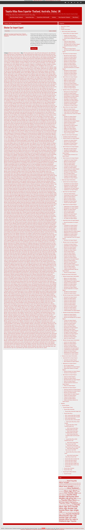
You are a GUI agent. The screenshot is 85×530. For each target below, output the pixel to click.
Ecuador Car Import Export (70, 167)
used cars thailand (30, 308)
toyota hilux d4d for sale (34, 199)
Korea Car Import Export (69, 198)
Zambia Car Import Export (70, 103)
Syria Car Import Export (69, 266)
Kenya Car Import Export (69, 63)
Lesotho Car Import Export (70, 93)
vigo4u (45, 347)
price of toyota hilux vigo (47, 133)
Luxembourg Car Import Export (71, 349)
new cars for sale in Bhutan (32, 107)
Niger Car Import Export (69, 126)
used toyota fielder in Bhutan (27, 323)
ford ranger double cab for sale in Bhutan (25, 76)
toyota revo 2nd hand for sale (18, 279)
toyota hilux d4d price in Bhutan (47, 199)
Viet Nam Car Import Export (70, 240)
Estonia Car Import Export (70, 298)
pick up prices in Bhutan (18, 127)
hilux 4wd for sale (45, 81)
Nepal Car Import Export (69, 215)
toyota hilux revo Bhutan (38, 232)
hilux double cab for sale (44, 82)
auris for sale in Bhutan (9, 58)
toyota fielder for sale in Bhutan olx (23, 178)
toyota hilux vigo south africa (41, 258)
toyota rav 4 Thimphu (8, 278)
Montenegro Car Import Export (71, 330)
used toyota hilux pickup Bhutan (32, 332)
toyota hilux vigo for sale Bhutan (19, 254)
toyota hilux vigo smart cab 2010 (27, 258)
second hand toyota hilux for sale (11, 141)
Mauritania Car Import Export (71, 125)
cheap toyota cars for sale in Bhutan (32, 68)
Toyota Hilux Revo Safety (71, 461)
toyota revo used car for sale (27, 282)
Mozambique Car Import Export (71, 96)
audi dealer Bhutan (51, 57)
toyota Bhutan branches (23, 155)
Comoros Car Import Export (70, 57)
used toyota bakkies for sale (26, 319)
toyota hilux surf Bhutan (9, 241)
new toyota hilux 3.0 (33, 109)
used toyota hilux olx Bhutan (18, 332)
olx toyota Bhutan (42, 122)
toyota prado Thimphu (34, 272)
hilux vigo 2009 (47, 89)
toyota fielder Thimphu (22, 179)
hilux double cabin (28, 84)
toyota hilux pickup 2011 (17, 227)
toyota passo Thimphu (9, 268)
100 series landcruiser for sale (30, 52)
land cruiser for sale (30, 103)
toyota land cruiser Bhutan (24, 261)
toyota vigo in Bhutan (12, 301)
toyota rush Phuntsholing (33, 284)
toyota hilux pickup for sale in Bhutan (44, 227)
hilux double (28, 82)
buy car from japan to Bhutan (12, 61)
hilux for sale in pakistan (22, 85)
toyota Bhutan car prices (34, 155)
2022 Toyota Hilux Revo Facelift (72, 416)
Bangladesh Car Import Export (71, 208)
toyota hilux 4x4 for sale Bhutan (46, 192)
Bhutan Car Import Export (13, 27)
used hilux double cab (34, 309)
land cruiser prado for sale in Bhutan (31, 105)
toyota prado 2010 (8, 271)
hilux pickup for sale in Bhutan (38, 86)
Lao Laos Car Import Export (70, 228)
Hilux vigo (41, 89)
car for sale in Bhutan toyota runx (17, 64)
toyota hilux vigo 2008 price (17, 247)
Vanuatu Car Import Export (70, 372)
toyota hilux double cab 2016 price (45, 203)
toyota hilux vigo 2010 (39, 247)
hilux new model (10, 86)
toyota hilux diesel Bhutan (38, 201)
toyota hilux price (47, 230)
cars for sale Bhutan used (40, 65)
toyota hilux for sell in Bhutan (37, 219)
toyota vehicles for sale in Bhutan (42, 295)
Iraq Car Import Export (69, 251)
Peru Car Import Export (69, 173)
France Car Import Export (70, 345)
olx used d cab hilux (12, 126)
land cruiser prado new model (46, 105)
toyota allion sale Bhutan (40, 150)
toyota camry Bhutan (22, 165)
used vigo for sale (40, 344)
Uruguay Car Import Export (70, 176)
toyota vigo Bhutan (20, 296)
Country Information (65, 29)
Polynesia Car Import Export (69, 387)
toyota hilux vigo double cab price (44, 253)
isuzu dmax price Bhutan (30, 100)
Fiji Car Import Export (69, 365)
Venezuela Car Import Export (70, 177)
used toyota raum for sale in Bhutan (48, 340)
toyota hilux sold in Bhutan (18, 240)
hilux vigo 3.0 (7, 92)
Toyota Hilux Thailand (12, 244)
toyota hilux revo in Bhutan (26, 233)
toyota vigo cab (28, 296)
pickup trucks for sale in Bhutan (11, 129)
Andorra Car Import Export (70, 315)
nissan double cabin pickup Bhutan (25, 115)
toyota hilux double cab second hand (40, 209)
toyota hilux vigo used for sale (15, 260)
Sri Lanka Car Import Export (70, 218)
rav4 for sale (28, 137)
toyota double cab (50, 172)
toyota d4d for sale (41, 172)
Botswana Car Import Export (70, 91)
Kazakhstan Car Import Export (71, 183)
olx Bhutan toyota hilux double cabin (20, 120)
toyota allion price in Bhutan (28, 150)
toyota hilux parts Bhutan (23, 226)
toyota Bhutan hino (49, 158)
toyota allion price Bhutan (16, 150)
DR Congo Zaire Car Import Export (72, 44)
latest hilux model (36, 106)
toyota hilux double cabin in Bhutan (18, 212)
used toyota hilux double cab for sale (25, 327)
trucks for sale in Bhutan (34, 305)
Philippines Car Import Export (71, 232)
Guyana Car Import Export (70, 170)
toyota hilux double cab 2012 (15, 203)
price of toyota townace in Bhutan (25, 136)
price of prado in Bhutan (9, 131)
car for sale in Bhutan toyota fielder (37, 62)
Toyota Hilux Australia (69, 409)
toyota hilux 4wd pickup (46, 191)
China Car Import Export (69, 193)
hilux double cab (35, 82)
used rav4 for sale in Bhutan (32, 316)
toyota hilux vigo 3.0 (52, 248)
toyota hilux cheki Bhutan (39, 198)
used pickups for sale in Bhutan (36, 315)
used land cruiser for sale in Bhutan (32, 312)
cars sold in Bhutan (48, 67)
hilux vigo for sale (21, 93)
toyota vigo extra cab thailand (37, 299)
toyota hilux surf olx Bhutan (26, 243)
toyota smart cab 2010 (15, 287)
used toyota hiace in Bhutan (48, 325)
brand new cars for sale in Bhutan (21, 60)
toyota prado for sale (26, 271)
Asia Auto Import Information (68, 179)
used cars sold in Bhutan (19, 308)
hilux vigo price (28, 93)
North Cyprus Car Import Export (71, 259)
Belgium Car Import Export (70, 343)
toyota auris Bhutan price (18, 151)
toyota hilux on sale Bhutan (49, 224)
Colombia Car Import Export (70, 166)
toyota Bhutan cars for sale (16, 157)
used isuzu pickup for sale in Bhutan (16, 312)
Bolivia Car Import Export (70, 161)
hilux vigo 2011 (10, 91)
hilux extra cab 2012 (37, 84)
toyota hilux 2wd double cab (41, 188)
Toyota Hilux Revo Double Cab (72, 458)
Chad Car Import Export (69, 41)
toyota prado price (24, 272)
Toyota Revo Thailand (15, 282)
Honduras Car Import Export (70, 140)
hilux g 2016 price (40, 85)
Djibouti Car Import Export (70, 58)
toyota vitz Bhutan (20, 302)
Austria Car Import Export (70, 342)
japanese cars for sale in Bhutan (44, 102)
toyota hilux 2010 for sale (22, 185)
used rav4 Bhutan (21, 316)
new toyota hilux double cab (16, 110)
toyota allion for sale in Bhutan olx (29, 148)
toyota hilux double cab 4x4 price (37, 205)
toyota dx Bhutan (22, 175)
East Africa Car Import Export (70, 53)
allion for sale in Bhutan (41, 57)
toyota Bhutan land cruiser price (17, 160)
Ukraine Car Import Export (70, 293)
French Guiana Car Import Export (71, 169)
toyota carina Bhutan (31, 167)
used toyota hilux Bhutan (49, 326)
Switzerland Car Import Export (71, 354)
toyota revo (51, 278)
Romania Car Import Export (70, 287)
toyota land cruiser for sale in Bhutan (38, 261)
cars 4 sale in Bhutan (24, 65)
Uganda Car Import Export (70, 75)
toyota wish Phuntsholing (36, 303)
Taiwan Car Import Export (70, 202)
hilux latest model (77, 485)
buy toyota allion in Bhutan (34, 61)
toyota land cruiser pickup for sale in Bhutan (20, 263)
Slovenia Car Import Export (70, 336)
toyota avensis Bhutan (35, 153)
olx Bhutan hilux (35, 119)
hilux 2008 (10, 81)
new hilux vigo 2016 (49, 107)
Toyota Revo (7, 30)
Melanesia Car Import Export (69, 363)
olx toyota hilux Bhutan (28, 123)
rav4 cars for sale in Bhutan (18, 137)
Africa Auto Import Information (69, 31)
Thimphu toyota (7, 144)
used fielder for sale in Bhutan (22, 309)
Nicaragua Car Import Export (70, 143)
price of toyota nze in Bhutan (20, 134)
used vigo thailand (49, 344)
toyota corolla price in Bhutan (14, 171)
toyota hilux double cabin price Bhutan (35, 212)
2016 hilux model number (63, 481)
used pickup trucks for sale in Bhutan (21, 315)
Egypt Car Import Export (69, 80)
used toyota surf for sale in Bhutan (46, 342)
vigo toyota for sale (32, 347)
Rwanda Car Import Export (70, 70)
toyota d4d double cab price (30, 172)
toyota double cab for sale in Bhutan (12, 174)
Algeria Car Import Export (70, 78)
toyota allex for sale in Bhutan (43, 147)
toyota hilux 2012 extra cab (10, 186)
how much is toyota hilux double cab (27, 96)
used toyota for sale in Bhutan (40, 323)
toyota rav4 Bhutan (18, 278)
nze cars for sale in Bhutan (38, 117)
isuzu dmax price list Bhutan (42, 100)
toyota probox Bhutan (41, 274)
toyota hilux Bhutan (40, 195)
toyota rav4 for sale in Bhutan (29, 278)
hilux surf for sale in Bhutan (40, 88)
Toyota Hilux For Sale (31, 216)
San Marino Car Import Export (71, 333)
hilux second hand (18, 88)
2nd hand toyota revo (18, 57)
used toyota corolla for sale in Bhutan (32, 322)
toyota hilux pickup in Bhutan (10, 230)
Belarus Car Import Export (70, 278)
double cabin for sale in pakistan (15, 74)
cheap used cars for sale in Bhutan (26, 69)
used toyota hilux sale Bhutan (14, 333)
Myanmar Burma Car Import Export (72, 231)
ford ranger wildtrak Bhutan (20, 79)
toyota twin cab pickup (20, 294)
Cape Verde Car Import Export (71, 112)
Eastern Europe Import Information (71, 276)
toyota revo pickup (19, 281)
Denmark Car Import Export (70, 297)
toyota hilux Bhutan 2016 (50, 195)
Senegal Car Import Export (70, 129)
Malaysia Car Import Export (70, 229)
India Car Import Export (69, 211)
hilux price (48, 86)
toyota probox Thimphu (15, 275)
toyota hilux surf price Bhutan (39, 243)
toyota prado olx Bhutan (14, 272)
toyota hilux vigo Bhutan (9, 250)
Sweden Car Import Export (70, 309)
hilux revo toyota (10, 88)
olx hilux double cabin (33, 122)
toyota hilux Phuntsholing (35, 226)
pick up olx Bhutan (8, 127)
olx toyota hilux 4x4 (18, 123)
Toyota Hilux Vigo (47, 246)
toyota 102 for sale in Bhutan (27, 146)
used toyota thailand (8, 343)
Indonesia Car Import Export (70, 226)
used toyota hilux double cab (10, 327)
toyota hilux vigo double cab (15, 253)
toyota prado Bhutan (17, 271)
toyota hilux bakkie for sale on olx (28, 195)
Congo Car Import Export (70, 42)
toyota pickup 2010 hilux (29, 268)
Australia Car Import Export (70, 359)
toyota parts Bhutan (49, 267)
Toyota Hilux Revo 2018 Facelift (72, 419)
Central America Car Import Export (71, 138)
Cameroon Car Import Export (70, 36)
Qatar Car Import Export (69, 263)
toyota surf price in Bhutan (26, 291)
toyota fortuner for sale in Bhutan (19, 181)
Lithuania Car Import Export (70, 306)
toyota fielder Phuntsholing (37, 178)
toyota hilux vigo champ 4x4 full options (13, 251)
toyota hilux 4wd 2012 (48, 189)
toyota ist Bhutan (34, 260)
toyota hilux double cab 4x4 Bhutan (21, 205)
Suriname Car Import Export (70, 174)
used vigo (34, 344)
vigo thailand (19, 347)
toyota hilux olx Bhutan (37, 224)
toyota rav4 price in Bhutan (42, 278)
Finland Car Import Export (70, 300)
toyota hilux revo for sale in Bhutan (11, 233)
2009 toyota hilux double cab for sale (35, 54)
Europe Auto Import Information (69, 274)
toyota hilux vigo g (8, 256)
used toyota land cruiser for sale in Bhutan (32, 337)
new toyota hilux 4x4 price (44, 109)
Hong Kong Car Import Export (71, 195)
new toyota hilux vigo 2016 (28, 112)
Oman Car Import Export (69, 260)
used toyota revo (7, 342)
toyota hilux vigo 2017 (42, 248)
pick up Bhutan (37, 126)
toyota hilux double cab (41, 202)
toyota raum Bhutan (47, 275)
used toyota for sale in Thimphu (18, 325)
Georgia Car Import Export (70, 250)
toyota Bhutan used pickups (40, 164)
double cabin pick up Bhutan (29, 74)
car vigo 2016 (16, 65)
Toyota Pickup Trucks (68, 407)
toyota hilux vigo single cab (69, 511)
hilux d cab (22, 82)
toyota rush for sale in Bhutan (10, 284)
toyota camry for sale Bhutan (34, 165)
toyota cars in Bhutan (27, 168)
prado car (20, 129)
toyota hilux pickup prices (36, 230)
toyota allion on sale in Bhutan (44, 148)
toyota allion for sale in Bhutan (14, 148)
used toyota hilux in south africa (43, 330)
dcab (13, 72)
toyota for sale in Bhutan (33, 179)
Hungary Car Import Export (70, 282)
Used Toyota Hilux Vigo (31, 335)
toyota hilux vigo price (12, 257)
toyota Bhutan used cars (13, 164)
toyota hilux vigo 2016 (32, 248)
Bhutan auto (40, 58)
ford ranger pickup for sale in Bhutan (32, 78)
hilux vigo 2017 (51, 91)
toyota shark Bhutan (23, 285)
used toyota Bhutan (37, 319)
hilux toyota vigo (35, 89)
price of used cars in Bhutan (39, 136)
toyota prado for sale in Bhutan (39, 271)
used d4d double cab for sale (40, 308)
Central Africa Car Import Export (70, 33)
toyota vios (12, 302)
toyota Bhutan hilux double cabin (11, 158)
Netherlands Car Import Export (71, 352)
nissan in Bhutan (49, 115)
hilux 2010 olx (16, 81)
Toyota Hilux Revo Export (71, 460)
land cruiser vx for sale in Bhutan (24, 106)
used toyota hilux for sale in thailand (28, 330)
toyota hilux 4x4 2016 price (20, 192)
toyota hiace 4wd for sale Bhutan (19, 182)
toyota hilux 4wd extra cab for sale (32, 191)
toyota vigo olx (21, 301)
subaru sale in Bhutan (31, 143)
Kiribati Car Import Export (70, 378)
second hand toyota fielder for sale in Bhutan (24, 140)
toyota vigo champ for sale (27, 298)
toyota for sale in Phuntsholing (45, 179)
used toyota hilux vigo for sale (43, 335)
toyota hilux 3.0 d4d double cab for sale (21, 189)
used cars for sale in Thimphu (28, 306)
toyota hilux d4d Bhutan (23, 199)
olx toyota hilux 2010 (8, 123)
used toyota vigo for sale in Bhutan (46, 343)
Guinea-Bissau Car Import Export (71, 121)
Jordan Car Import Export (70, 254)
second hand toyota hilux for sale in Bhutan (28, 141)
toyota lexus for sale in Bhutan (39, 264)
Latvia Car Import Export (70, 304)
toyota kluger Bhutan (13, 261)
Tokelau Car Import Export (70, 395)
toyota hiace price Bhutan (16, 184)
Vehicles (54, 17)
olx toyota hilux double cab (39, 123)
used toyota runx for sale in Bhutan (31, 342)
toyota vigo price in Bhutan (38, 301)
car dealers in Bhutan (24, 62)
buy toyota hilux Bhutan (46, 61)
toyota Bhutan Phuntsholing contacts (22, 161)
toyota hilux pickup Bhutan (29, 227)
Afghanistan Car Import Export (71, 206)
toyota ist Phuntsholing (44, 260)
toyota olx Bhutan (40, 267)
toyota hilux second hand (25, 234)
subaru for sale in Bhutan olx (19, 143)
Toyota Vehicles (65, 405)
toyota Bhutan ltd (38, 160)
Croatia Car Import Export (70, 320)
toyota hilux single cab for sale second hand (39, 237)
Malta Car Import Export (69, 329)
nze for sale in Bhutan (49, 117)
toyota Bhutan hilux (37, 157)
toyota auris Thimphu (15, 153)
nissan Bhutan (22, 113)
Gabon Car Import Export (70, 48)
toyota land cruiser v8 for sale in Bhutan (23, 264)
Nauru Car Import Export (69, 381)
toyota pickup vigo (23, 270)
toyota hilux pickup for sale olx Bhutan (46, 229)
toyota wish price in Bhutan (48, 303)
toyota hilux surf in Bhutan (13, 243)
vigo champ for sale (40, 346)
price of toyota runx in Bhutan (10, 136)
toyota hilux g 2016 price (50, 219)
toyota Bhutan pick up (35, 161)
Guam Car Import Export (69, 376)
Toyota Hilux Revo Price (37, 233)
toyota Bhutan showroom (41, 162)
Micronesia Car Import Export (70, 374)
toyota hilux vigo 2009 (29, 247)
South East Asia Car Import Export (71, 220)
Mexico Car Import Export (70, 141)
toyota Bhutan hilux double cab (49, 157)
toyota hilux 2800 (30, 188)
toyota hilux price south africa (17, 232)
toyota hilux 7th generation (33, 193)
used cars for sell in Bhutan (41, 306)
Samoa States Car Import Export (71, 394)
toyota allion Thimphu (51, 150)
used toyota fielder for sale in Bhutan (12, 323)
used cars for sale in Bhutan (15, 306)
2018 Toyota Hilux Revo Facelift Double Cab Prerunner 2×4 (72, 435)
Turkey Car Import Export (70, 267)
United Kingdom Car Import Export (72, 310)
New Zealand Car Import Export (71, 361)
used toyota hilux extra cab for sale (28, 329)
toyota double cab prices (49, 174)
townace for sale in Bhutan (30, 144)
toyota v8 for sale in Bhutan (40, 294)
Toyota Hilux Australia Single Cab (73, 411)
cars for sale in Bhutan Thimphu (30, 67)
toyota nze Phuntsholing (30, 267)
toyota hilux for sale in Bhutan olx (36, 217)
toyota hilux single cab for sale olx (21, 237)
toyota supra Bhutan (47, 288)
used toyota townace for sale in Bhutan (22, 343)
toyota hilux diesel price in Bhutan (28, 202)
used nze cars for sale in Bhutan (45, 313)
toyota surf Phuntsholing (14, 291)
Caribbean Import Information (70, 136)
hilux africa (51, 81)
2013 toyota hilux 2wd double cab (45, 55)
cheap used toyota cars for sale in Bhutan (43, 69)
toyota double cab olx (38, 174)
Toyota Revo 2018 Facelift (43, 17)
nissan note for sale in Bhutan (35, 116)
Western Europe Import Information (71, 340)
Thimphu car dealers (51, 143)
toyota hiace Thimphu (39, 184)
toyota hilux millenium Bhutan (44, 222)
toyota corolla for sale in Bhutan (35, 170)
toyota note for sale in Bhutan (42, 265)
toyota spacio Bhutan (25, 287)
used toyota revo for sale (17, 342)
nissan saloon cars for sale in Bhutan (16, 117)
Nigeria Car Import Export (70, 128)
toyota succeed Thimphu (37, 288)
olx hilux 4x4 (15, 122)
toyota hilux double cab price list (24, 209)
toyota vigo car (35, 296)
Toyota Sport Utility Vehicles (69, 471)
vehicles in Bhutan (32, 346)
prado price (27, 130)
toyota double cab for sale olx (26, 174)
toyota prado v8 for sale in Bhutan (46, 272)
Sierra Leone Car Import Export (71, 131)
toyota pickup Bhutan (39, 268)
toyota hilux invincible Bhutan (45, 220)
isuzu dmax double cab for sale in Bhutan (24, 99)
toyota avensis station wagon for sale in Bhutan (28, 154)
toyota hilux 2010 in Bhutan (34, 185)
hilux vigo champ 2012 (23, 92)
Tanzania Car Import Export (70, 73)
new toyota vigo (71, 493)
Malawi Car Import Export (70, 64)
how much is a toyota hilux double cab (45, 95)
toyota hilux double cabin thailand (37, 213)
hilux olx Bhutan (18, 86)
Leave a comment (52, 30)
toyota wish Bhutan (12, 303)
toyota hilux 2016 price (34, 186)
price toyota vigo (49, 136)
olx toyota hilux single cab (13, 124)
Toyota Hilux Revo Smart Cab (72, 464)
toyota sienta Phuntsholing (44, 285)
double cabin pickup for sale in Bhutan (44, 74)
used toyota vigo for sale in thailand (12, 344)
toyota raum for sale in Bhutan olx (22, 277)
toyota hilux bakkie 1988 (14, 195)
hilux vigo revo (36, 93)
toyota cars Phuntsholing (38, 168)
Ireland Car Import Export (70, 303)
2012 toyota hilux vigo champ (31, 55)
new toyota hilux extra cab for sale (30, 110)
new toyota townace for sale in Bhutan (43, 112)
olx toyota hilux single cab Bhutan (27, 124)
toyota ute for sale (30, 294)
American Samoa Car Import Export (72, 389)
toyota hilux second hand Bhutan (38, 234)
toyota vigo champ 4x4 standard (14, 298)
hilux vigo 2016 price (42, 91)
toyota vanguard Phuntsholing (14, 295)
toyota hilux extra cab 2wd (46, 215)
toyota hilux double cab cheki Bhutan (16, 206)
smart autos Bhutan (8, 143)
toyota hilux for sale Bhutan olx (43, 216)
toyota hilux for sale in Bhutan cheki (20, 217)
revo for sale (44, 137)
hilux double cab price (19, 84)
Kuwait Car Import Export (70, 256)
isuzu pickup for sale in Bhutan (29, 102)
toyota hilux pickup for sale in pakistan (28, 229)
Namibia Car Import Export (70, 97)
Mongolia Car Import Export (70, 201)
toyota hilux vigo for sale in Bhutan (34, 254)
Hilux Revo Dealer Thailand (16, 17)
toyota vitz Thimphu (39, 302)
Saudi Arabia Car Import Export (71, 264)
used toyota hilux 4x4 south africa (35, 326)
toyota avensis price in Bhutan (10, 154)
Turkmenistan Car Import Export (71, 188)
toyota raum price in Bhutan (48, 277)
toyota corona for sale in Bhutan (28, 171)
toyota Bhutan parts (46, 160)
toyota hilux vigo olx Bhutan (42, 256)
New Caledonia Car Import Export (72, 366)
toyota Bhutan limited (29, 160)
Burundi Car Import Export (70, 55)
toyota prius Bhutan (19, 274)
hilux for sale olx (31, 85)
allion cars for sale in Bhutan (29, 57)
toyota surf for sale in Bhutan (28, 289)
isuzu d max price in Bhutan (24, 98)
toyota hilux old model (19, 224)
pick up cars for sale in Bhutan (48, 126)
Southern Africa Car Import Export (71, 89)
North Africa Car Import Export (70, 76)
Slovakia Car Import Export (70, 291)
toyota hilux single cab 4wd (13, 236)
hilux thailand (11, 89)
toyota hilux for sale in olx (14, 219)
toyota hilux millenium (32, 222)
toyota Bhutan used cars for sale (27, 164)
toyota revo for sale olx (9, 281)
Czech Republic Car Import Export (72, 281)
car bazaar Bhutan (15, 62)
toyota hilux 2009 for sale (50, 184)
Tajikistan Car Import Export (70, 186)
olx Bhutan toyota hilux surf (34, 120)
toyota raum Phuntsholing (36, 277)
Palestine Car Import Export (70, 262)
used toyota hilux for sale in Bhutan (45, 329)
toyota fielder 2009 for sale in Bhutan (45, 175)
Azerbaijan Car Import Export (71, 245)
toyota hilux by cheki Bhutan (18, 198)
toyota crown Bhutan (40, 171)
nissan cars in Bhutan (12, 115)
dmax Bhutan (17, 72)
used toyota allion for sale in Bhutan (47, 318)
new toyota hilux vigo (17, 112)
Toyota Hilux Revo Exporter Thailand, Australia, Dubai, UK (33, 11)
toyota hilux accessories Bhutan (46, 193)
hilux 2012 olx (22, 81)
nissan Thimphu (28, 117)
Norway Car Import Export (70, 307)
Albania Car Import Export (70, 314)
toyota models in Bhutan (30, 265)
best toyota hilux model (32, 58)
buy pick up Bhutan (24, 61)
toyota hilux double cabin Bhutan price (33, 210)
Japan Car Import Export (69, 196)
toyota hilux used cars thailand (36, 246)
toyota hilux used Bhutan (23, 246)
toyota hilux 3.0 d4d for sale (36, 189)
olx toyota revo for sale (40, 124)
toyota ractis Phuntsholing (36, 275)
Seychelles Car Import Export (70, 99)
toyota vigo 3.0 (12, 296)
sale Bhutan (50, 137)
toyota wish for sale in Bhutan (23, 303)
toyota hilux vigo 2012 (9, 248)
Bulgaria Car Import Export (70, 279)
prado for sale (40, 129)
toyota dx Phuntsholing (31, 175)
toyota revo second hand (28, 281)
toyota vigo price (28, 301)
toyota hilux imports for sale (10, 220)
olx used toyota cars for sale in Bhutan (25, 126)
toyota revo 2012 (8, 279)
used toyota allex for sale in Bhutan (30, 318)
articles (62, 28)
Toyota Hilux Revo (30, 17)
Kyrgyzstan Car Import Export (71, 185)
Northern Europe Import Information (71, 295)
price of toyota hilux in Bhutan (18, 133)
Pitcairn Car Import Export (70, 392)
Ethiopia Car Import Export (70, 61)
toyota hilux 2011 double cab (47, 185)
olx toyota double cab (51, 122)
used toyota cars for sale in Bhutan (15, 320)
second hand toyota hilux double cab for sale (44, 140)
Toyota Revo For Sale (51, 279)
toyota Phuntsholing (18, 268)
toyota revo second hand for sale (42, 281)
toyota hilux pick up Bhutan (47, 226)
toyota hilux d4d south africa (26, 201)
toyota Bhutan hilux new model (26, 158)
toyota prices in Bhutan (9, 274)
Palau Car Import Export (69, 385)
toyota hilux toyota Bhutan (33, 244)
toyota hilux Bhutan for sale (10, 196)
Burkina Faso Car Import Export (71, 110)
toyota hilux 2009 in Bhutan (10, 185)
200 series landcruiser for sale (43, 52)
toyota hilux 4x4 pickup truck (20, 193)
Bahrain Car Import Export (70, 247)
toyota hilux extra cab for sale (19, 216)
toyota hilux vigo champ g (27, 251)
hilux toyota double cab (26, 89)
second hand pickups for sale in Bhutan (39, 139)
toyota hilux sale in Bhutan (13, 234)
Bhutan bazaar (47, 58)
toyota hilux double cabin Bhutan (17, 210)
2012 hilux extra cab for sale (18, 55)
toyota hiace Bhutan (31, 182)
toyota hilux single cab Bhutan (26, 236)
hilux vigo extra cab (12, 93)
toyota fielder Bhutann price (29, 177)
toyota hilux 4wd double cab (18, 191)
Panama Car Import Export (70, 144)
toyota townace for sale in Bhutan (31, 292)
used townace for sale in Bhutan (46, 316)
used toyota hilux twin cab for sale (18, 335)
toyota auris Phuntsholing (44, 151)
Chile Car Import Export (69, 164)
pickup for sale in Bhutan (38, 127)
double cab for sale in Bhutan (38, 72)
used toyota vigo (35, 343)
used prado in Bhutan (12, 316)
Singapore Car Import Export (70, 234)
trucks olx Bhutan (44, 305)
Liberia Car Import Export (70, 122)
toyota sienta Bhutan (32, 285)
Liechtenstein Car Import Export (71, 348)
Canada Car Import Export (70, 150)
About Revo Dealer (65, 26)
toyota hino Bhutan (26, 260)
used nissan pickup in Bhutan (31, 313)
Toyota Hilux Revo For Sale (51, 232)
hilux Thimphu (17, 89)
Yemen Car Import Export (70, 272)
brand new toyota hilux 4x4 (36, 60)
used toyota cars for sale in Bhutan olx (32, 320)
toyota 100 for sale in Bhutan (14, 146)
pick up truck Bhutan (28, 127)
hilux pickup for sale (26, 86)
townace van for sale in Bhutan (43, 144)
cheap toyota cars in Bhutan (47, 68)
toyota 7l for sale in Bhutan (30, 147)
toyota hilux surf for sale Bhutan (36, 241)
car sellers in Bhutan (46, 64)
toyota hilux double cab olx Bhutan (31, 208)
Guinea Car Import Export (70, 119)
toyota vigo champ (43, 296)
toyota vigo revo (48, 301)
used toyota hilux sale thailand (28, 333)
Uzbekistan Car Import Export (71, 189)
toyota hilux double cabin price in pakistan (20, 213)
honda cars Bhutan (8, 95)
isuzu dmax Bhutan (35, 98)
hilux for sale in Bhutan (11, 85)
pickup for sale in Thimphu (50, 127)
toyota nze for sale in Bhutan (18, 267)
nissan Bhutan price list (40, 113)
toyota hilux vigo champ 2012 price (34, 250)
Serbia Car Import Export (70, 335)
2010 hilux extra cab (48, 54)
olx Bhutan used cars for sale (47, 120)
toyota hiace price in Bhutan (28, 184)
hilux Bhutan (7, 82)
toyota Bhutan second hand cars (28, 162)
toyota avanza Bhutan (25, 153)
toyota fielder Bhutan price (16, 177)
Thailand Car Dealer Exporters (67, 528)
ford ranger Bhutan (50, 75)
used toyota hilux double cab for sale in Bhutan (44, 327)
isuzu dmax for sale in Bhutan (17, 100)
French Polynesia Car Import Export (72, 391)
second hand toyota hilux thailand (46, 141)
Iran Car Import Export (69, 212)
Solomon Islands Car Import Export (72, 371)
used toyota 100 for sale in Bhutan (14, 318)
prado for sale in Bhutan (48, 129)
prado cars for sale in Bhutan (29, 129)
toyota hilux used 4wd (13, 246)
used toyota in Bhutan (17, 337)
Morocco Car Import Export (70, 83)
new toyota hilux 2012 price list (22, 109)
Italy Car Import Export (69, 324)
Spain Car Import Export (69, 338)
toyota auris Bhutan (8, 151)
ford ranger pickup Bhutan (18, 78)
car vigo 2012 (9, 65)
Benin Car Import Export (69, 109)
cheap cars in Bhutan (19, 68)
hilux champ (17, 82)
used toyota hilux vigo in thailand (43, 336)
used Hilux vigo (26, 311)
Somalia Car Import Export (70, 72)
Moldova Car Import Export (70, 284)
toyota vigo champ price (39, 298)
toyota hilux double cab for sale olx (16, 208)
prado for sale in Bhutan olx (10, 130)
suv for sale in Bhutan (41, 143)
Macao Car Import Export (70, 199)
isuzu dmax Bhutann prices (46, 98)
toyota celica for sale (48, 168)
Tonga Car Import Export (69, 397)
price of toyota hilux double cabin (36, 131)
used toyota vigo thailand (25, 344)
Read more (34, 48)
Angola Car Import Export (70, 35)
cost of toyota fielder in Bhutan (28, 71)
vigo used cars (40, 347)
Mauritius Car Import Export (70, 66)
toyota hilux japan (23, 222)
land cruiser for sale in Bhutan (42, 103)
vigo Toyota (24, 347)
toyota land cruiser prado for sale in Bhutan (40, 263)
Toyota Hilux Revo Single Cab (72, 463)
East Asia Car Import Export (69, 191)
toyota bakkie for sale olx (44, 154)
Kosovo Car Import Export (70, 326)
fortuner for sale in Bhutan (45, 79)
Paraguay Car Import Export (70, 171)
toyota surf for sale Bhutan (16, 289)
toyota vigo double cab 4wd (25, 299)
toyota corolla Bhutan (22, 170)
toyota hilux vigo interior (18, 256)
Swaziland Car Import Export (70, 102)
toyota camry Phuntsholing (47, 165)
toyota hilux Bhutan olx (22, 196)
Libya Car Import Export (69, 81)
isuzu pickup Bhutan (17, 102)
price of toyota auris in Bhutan (21, 131)
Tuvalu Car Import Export (70, 398)
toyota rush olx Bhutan (23, 284)
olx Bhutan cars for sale (26, 119)
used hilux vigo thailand (35, 311)
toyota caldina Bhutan (13, 165)
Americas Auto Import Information (70, 134)
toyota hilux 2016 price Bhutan (46, 186)
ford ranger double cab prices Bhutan (43, 76)
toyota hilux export (50, 213)
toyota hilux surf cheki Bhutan (21, 241)
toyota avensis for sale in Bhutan (48, 153)
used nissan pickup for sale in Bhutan (16, 313)
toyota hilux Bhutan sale (44, 196)
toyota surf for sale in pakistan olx (43, 289)
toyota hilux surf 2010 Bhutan (48, 240)
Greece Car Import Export (70, 323)
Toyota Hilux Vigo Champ (20, 250)
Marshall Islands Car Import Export (72, 379)
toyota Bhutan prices (16, 162)
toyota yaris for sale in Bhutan (10, 305)
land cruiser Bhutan (21, 103)
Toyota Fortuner (67, 473)
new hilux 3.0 (41, 107)
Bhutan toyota (11, 60)
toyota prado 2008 (51, 270)
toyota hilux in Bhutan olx (32, 220)
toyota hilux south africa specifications (32, 240)
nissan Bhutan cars (30, 113)
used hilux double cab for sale (45, 309)
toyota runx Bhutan (38, 282)
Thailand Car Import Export (70, 235)
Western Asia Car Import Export (70, 242)
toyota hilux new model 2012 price (44, 223)
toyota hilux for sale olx (26, 219)
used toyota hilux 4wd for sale (21, 326)
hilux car (12, 82)
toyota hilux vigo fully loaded (49, 254)
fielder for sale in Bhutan (29, 75)
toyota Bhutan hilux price (38, 158)
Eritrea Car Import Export (70, 60)
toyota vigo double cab (13, 299)
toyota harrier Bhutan (45, 181)
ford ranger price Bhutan (46, 78)
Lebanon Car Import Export (70, 257)
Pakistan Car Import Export (70, 217)
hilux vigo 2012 (17, 91)
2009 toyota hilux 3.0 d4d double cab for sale (16, 54)
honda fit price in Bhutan (30, 95)
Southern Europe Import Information (71, 312)
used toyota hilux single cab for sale (43, 333)
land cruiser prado (18, 105)
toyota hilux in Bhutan (22, 220)
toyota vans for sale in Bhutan (28, 295)
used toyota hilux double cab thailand (12, 329)
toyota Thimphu (45, 291)
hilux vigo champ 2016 (34, 92)
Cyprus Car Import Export (70, 248)
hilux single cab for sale (28, 88)
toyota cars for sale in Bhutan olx (15, 168)
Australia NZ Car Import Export (70, 358)
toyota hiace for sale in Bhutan (42, 182)
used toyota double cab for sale (48, 322)
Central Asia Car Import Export (70, 181)
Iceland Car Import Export (70, 301)
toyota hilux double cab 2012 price (30, 203)
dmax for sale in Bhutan (26, 72)
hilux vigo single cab (43, 93)
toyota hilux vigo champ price (40, 251)
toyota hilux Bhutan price (32, 196)
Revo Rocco (75, 17)
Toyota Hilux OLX (28, 224)
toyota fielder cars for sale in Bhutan (44, 177)
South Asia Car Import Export (70, 204)
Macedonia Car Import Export (71, 327)
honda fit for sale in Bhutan (19, 95)
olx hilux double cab (23, 122)
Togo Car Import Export (69, 132)
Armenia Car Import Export (70, 244)
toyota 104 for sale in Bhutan (40, 146)
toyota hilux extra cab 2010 (21, 215)
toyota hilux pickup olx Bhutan (24, 230)
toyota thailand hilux (37, 291)
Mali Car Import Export (69, 123)
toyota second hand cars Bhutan (11, 285)
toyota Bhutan (14, 155)
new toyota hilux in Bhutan (44, 110)
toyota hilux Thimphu (22, 244)
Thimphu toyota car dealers (17, 144)
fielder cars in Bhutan (19, 75)
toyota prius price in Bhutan (30, 274)
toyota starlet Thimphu (48, 287)
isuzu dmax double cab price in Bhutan (42, 99)
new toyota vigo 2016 (14, 113)
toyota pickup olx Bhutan (13, 270)
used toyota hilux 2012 (9, 326)
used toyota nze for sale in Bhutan (19, 339)
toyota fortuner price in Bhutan (33, 181)
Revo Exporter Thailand (64, 17)
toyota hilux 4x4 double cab (32, 192)
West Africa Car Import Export (70, 107)
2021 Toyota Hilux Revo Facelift (72, 415)
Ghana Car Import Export (70, 118)
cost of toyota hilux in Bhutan (41, 71)
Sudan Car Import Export (70, 86)
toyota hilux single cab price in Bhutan (22, 239)
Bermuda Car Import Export (70, 148)
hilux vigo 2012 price (25, 91)
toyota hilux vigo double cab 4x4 (29, 253)
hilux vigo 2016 (34, 91)
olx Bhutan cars (16, 119)
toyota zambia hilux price (23, 305)
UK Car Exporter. (60, 529)
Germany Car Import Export (70, 346)
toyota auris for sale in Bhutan (31, 151)
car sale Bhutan (37, 64)
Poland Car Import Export (70, 285)
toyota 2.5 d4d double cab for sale (16, 147)
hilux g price (47, 85)
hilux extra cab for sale (47, 84)
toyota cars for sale (40, 167)
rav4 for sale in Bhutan (36, 137)
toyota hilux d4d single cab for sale (11, 201)
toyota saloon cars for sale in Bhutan (48, 284)
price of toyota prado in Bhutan (49, 134)
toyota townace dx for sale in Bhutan (16, 292)
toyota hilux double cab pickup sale (47, 208)
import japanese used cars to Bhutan (43, 96)
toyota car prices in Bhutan (20, 167)
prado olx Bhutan (20, 130)
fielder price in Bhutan (40, 75)
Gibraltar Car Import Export (70, 321)
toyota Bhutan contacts (27, 157)
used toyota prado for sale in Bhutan (32, 340)
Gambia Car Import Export (70, 116)
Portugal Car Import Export (70, 332)
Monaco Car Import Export (70, 351)
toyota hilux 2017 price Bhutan (19, 188)
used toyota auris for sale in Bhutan (12, 319)
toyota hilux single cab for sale (40, 236)
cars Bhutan (32, 65)
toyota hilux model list (32, 223)
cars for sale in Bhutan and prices (15, 67)
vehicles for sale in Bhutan (21, 346)
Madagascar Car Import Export (71, 94)
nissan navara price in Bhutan (22, 116)
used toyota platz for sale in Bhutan (15, 340)
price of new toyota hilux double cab (48, 130)
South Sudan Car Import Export (71, 84)
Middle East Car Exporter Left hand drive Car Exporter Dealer (40, 529)
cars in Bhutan (41, 67)
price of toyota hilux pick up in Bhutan (33, 133)
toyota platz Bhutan (32, 270)
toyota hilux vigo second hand (39, 257)
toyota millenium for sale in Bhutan (16, 265)
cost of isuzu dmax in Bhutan (14, 71)
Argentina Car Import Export (70, 160)
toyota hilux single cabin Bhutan (38, 239)
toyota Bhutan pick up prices (47, 161)
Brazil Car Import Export (69, 163)
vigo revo (14, 347)
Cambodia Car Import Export (70, 225)
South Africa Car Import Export (71, 100)
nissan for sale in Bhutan (39, 115)
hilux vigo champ (14, 92)
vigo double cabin (49, 346)
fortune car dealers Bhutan (33, 79)
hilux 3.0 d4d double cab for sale (33, 81)
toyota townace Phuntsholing (46, 292)
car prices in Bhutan (29, 64)
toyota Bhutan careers (45, 155)
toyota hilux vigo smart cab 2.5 (13, 258)
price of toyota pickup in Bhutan (34, 134)
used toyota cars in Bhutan (18, 322)
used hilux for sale (19, 311)
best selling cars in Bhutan (20, 58)
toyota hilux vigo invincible (30, 256)
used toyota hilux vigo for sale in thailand (26, 336)
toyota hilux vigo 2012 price (20, 248)
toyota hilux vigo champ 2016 (49, 250)
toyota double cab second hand (11, 175)
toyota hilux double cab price (10, 209)
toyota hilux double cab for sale (31, 206)
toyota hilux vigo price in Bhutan (25, 257)
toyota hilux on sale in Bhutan (10, 226)
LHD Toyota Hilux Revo (70, 418)
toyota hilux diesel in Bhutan (14, 202)
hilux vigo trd (52, 93)
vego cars (13, 346)
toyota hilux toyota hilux (45, 244)
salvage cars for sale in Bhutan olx (22, 139)
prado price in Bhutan (35, 130)
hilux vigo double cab (44, 92)
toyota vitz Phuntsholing (29, 302)
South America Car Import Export (70, 158)
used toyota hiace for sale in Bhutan (34, 325)
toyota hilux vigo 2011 (49, 247)
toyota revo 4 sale (29, 279)
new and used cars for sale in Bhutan (17, 107)
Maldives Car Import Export (70, 214)
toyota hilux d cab (14, 199)
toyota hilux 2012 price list (22, 186)
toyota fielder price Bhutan (49, 178)
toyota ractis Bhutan (25, 275)
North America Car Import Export (70, 146)
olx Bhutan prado (43, 119)
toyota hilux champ (29, 198)
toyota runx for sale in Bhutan (49, 282)
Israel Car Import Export (69, 253)
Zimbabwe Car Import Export (71, 105)
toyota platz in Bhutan (42, 270)
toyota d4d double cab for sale (17, 172)
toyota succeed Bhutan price (25, 288)
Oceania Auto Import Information (69, 356)
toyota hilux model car (22, 223)
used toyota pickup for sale (34, 339)
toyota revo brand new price (40, 279)
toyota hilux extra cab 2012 (34, 215)
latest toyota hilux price (45, 106)
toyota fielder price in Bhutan (10, 179)
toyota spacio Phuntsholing (36, 287)
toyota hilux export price (9, 215)
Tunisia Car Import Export (70, 87)
